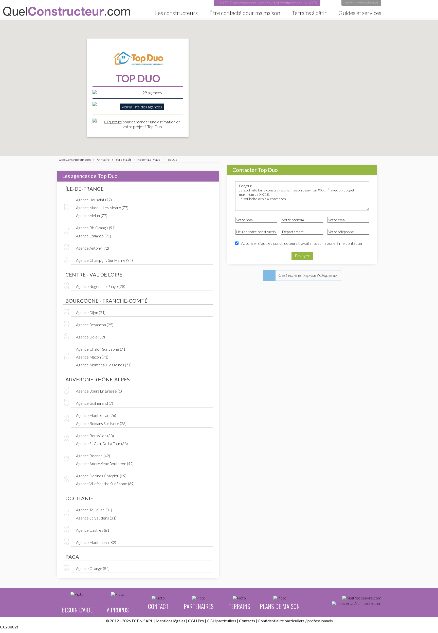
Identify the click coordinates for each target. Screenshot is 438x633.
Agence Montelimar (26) (96, 415)
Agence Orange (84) (93, 568)
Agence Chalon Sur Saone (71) (101, 349)
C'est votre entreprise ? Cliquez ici (307, 275)
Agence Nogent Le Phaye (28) (100, 286)
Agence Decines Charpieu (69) (101, 476)
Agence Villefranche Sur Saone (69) (105, 483)
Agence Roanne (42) (93, 455)
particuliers (294, 620)
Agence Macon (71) (92, 357)
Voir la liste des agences (142, 106)
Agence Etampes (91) (93, 236)
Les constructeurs (176, 13)
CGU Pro (196, 620)
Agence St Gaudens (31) (96, 518)
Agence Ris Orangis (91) (96, 227)
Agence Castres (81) (93, 530)
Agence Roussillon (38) (95, 435)
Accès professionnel (361, 2)
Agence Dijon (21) (90, 312)
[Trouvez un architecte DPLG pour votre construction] (356, 603)
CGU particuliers (221, 620)
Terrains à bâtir (309, 13)
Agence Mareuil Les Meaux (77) (102, 207)
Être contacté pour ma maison (245, 13)
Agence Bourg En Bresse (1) (99, 391)
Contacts (247, 620)
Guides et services (360, 13)
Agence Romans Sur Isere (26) (101, 423)
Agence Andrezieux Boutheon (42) (105, 463)
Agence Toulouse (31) (94, 510)
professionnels (320, 620)
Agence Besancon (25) (94, 324)
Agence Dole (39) (90, 337)
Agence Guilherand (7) (94, 403)
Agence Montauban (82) (96, 542)
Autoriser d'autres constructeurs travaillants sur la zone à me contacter (302, 243)
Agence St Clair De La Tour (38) (102, 443)
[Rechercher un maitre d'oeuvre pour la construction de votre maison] (361, 598)
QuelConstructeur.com (66, 11)
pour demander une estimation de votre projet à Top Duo (142, 124)
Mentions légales (170, 620)
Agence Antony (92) (92, 248)
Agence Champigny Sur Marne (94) (104, 260)
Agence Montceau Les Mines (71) (104, 365)
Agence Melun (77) (91, 215)
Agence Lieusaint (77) (94, 200)
